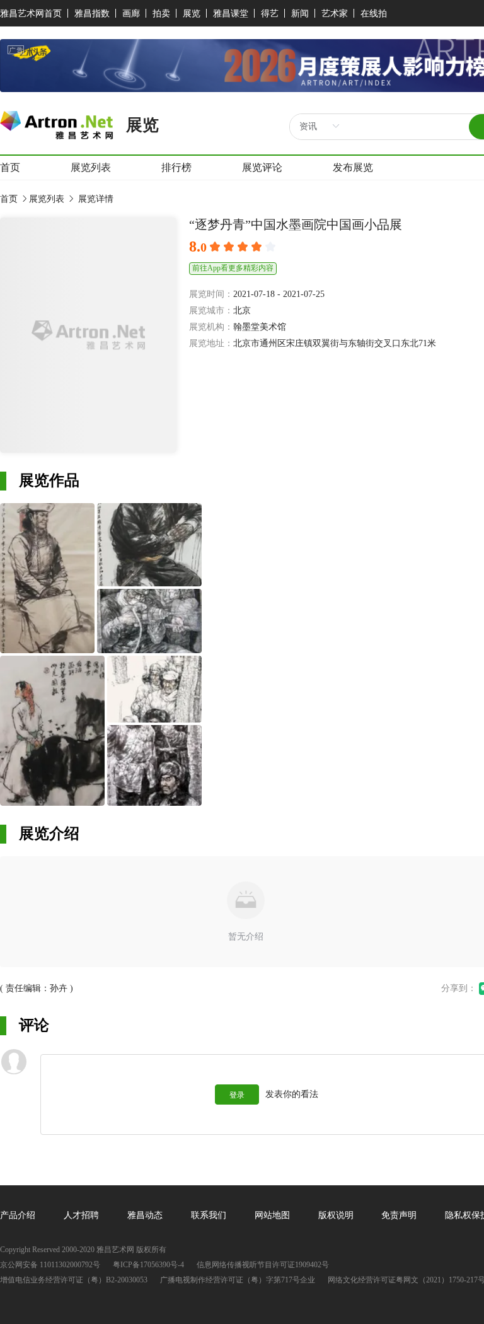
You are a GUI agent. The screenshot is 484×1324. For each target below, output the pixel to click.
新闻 (300, 13)
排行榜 (176, 167)
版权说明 (336, 1215)
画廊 (131, 13)
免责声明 (399, 1215)
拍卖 (161, 13)
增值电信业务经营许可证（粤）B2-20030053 (73, 1280)
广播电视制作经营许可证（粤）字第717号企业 (237, 1280)
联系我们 (208, 1215)
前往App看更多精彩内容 (233, 268)
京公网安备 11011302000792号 (50, 1265)
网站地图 (272, 1215)
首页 (10, 167)
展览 (191, 13)
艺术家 (334, 13)
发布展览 (353, 167)
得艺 (270, 13)
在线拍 (373, 13)
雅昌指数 (92, 13)
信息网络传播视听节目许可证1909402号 (263, 1265)
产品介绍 (17, 1215)
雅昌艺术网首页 (31, 13)
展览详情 (94, 199)
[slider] (244, 247)
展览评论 (262, 167)
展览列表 (91, 167)
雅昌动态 (145, 1215)
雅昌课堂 (230, 13)
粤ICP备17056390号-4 (148, 1265)
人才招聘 (81, 1215)
